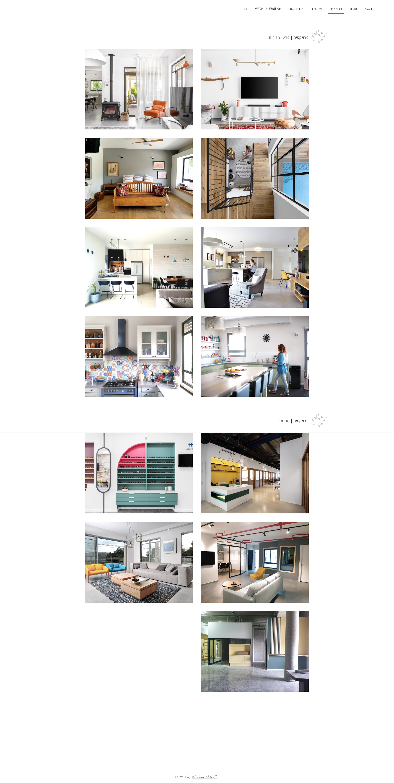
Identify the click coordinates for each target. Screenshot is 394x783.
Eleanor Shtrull (204, 777)
